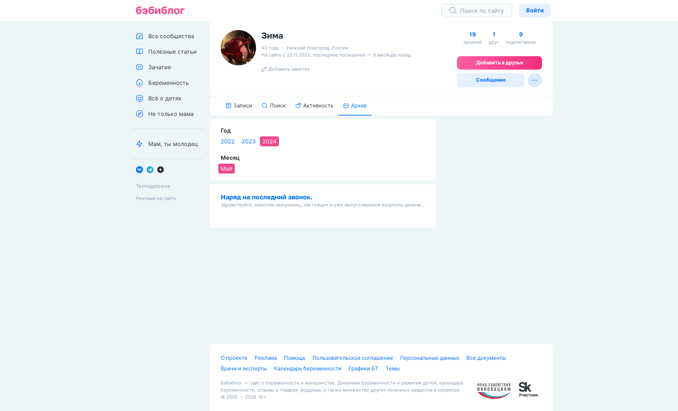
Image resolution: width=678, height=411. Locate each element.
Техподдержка (153, 186)
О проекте (234, 357)
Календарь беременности (307, 368)
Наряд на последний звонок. (267, 197)
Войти (535, 10)
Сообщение (491, 80)
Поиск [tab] (278, 105)
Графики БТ (364, 368)
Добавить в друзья (499, 62)
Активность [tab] (318, 105)
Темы (393, 368)
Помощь (294, 357)
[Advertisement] (500, 225)
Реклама (266, 357)
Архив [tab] (359, 105)
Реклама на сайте (156, 198)
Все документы (486, 357)
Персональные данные (429, 357)
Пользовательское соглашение (353, 357)
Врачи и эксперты (244, 368)
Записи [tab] (242, 105)
